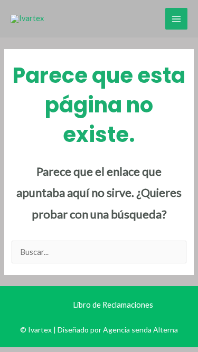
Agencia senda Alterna (140, 329)
